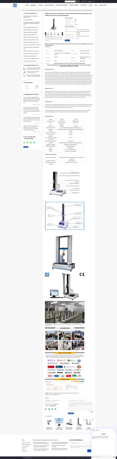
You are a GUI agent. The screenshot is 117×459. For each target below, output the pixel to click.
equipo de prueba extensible (73, 393)
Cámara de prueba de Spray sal (30, 39)
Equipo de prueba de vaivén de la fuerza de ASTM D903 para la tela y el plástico (69, 428)
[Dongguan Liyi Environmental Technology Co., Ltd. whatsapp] (28, 142)
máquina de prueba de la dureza (30, 51)
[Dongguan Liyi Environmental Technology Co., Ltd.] (15, 5)
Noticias (91, 5)
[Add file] (93, 457)
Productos (33, 5)
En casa (27, 5)
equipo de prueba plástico (29, 34)
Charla (67, 40)
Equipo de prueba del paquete (29, 42)
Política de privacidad (27, 457)
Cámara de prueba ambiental (29, 27)
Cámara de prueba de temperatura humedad (42, 440)
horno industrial (26, 19)
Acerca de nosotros (49, 5)
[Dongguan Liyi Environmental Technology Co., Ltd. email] (25, 142)
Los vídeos (40, 5)
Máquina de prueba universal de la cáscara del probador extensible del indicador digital (79, 428)
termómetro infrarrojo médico (29, 53)
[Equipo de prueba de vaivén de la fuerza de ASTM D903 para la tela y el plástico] (69, 422)
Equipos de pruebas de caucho (30, 37)
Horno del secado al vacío (29, 61)
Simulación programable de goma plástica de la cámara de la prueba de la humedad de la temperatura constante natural (41, 443)
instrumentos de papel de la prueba (31, 44)
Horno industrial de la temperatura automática (58, 446)
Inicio (23, 10)
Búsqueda (77, 1)
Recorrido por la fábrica (62, 5)
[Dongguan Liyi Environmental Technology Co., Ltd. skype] (34, 142)
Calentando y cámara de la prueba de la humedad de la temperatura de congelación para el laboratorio (41, 446)
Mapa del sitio (24, 451)
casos (95, 5)
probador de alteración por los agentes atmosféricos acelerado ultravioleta (31, 23)
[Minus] (114, 430)
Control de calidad (74, 5)
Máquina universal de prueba (29, 32)
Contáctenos (83, 5)
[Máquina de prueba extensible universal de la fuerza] (24, 72)
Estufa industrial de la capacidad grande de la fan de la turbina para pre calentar (60, 443)
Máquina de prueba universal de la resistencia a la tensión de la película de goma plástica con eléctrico (49, 428)
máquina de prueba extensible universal (52, 394)
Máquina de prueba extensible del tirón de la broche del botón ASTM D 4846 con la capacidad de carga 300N (59, 428)
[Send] (114, 457)
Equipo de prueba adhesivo (29, 56)
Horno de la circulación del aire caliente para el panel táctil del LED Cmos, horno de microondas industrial (59, 449)
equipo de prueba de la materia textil (31, 47)
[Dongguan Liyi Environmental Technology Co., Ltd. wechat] (31, 142)
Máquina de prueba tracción (35, 10)
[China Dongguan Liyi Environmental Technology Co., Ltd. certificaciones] (27, 87)
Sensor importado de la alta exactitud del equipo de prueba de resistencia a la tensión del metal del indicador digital (89, 428)
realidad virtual (103, 5)
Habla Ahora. (84, 1)
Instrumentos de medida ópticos (30, 58)
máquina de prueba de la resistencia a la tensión (58, 393)
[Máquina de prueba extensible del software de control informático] (24, 68)
